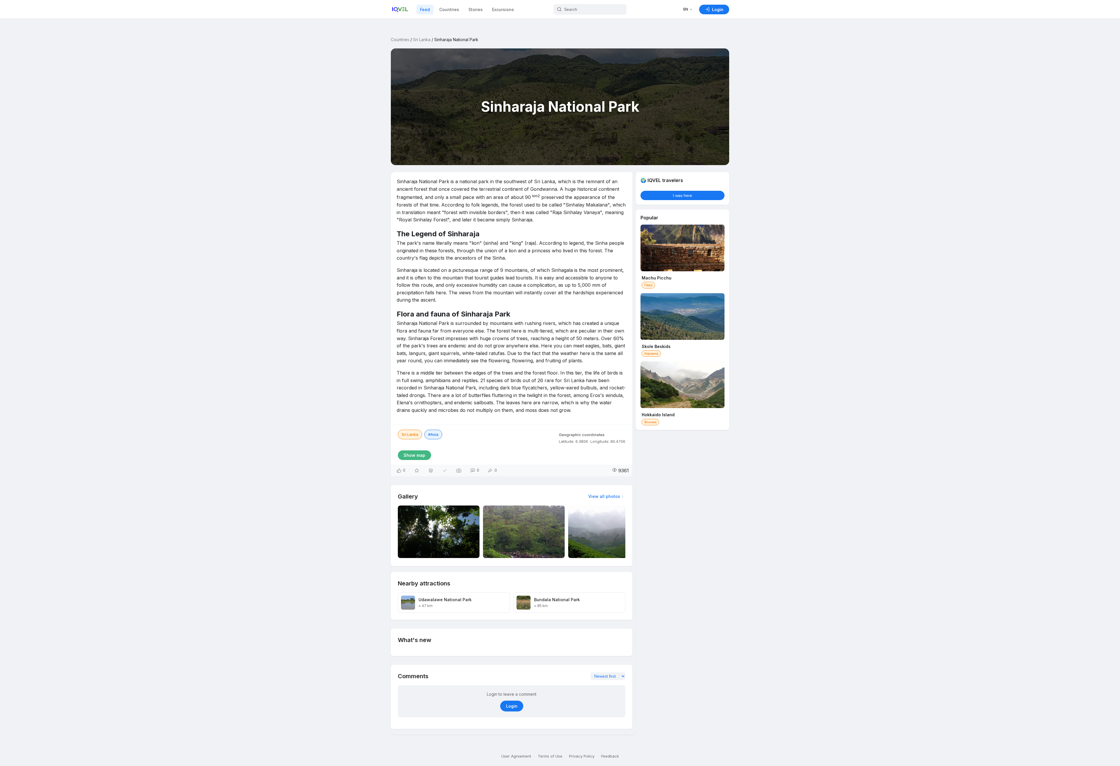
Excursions (503, 9)
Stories (475, 9)
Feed (425, 9)
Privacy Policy (581, 756)
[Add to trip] (430, 470)
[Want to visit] (416, 470)
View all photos (604, 496)
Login (511, 706)
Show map (414, 455)
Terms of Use (550, 756)
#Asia (433, 434)
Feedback (610, 756)
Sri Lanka (421, 39)
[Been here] (444, 470)
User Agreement (516, 756)
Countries (449, 9)
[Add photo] (458, 470)
